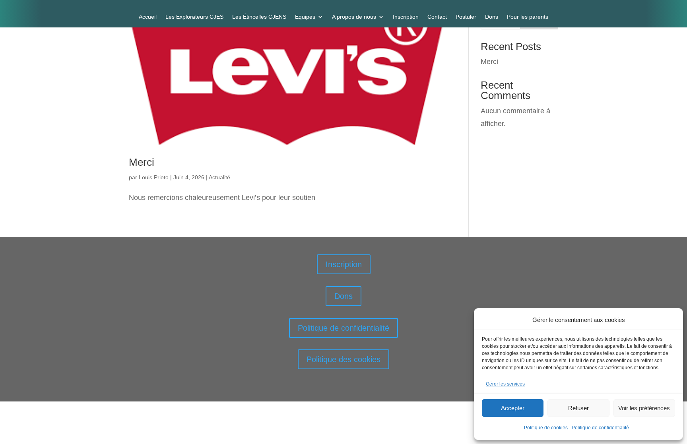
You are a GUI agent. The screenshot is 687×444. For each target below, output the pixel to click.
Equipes (305, 17)
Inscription (406, 17)
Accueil (148, 17)
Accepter (512, 408)
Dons (491, 17)
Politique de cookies (546, 427)
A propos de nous (354, 17)
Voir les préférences (644, 408)
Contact (437, 17)
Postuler (466, 17)
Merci (141, 162)
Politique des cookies (343, 359)
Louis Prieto (154, 177)
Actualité (219, 177)
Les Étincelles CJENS (259, 17)
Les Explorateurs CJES (194, 17)
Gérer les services (505, 384)
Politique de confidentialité (600, 427)
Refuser (578, 408)
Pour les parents (527, 17)
